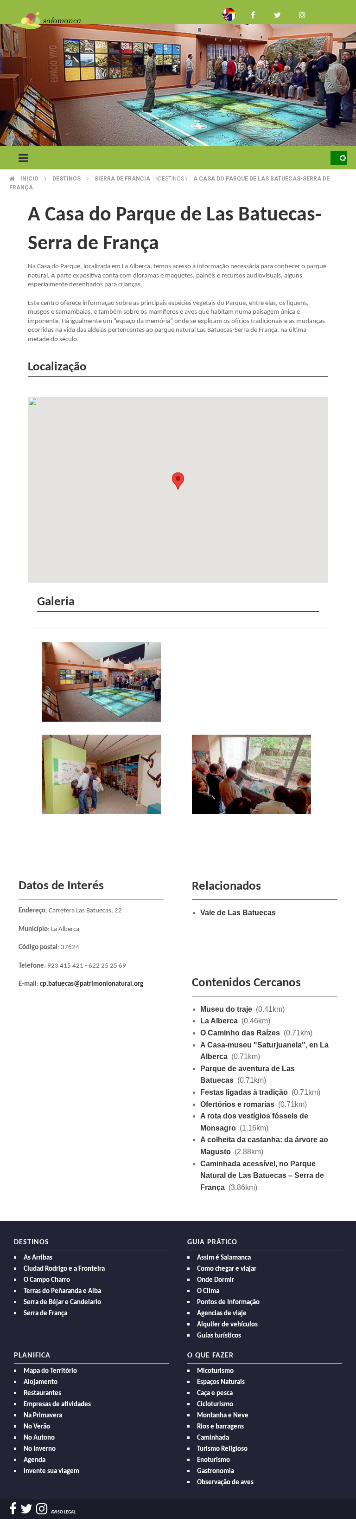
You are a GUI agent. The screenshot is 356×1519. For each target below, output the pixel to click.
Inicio (29, 178)
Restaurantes (42, 1393)
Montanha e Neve (222, 1415)
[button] (178, 481)
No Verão (37, 1426)
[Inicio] (45, 20)
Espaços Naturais (221, 1382)
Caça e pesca (215, 1393)
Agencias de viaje (222, 1313)
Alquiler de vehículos (227, 1324)
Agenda (34, 1460)
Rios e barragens (220, 1426)
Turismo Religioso (222, 1449)
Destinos (66, 178)
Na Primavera (43, 1415)
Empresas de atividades (57, 1404)
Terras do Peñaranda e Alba (62, 1291)
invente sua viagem (51, 1471)
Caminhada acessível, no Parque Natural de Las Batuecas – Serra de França (262, 1175)
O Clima (208, 1291)
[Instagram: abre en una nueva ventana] (301, 14)
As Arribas (38, 1257)
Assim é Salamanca (224, 1257)
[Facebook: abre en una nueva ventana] (253, 14)
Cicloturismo (215, 1404)
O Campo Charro (47, 1280)
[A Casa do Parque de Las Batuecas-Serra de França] (103, 683)
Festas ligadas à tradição (244, 1092)
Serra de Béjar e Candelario (62, 1302)
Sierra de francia (122, 178)
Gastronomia (215, 1471)
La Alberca (219, 1021)
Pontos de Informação (228, 1302)
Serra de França (45, 1313)
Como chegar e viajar (226, 1269)
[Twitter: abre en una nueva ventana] (277, 14)
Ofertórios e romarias (237, 1104)
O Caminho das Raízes (240, 1033)
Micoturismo (215, 1371)
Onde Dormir (215, 1280)
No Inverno (40, 1449)
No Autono (39, 1438)
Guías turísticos (219, 1335)
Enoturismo (213, 1460)
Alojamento (40, 1382)
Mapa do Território (50, 1371)
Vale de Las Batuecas (238, 913)
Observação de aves (225, 1482)
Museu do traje (226, 1009)
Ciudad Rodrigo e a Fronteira (64, 1269)
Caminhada (213, 1438)
